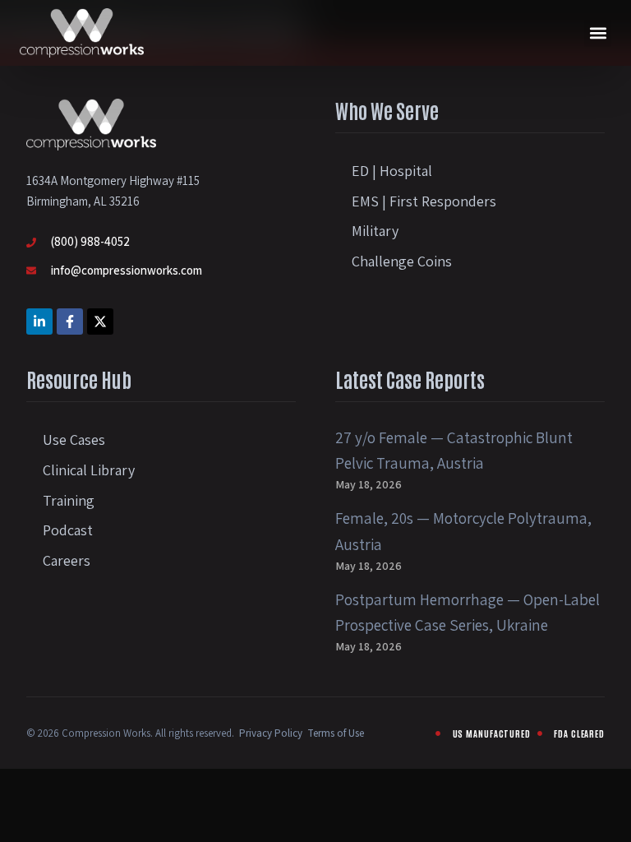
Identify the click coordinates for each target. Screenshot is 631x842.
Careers (66, 560)
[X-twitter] (100, 321)
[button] (597, 33)
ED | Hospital (392, 170)
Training (68, 500)
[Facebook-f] (70, 321)
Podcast (68, 529)
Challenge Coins (402, 261)
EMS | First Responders (424, 201)
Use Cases (74, 439)
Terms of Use (335, 733)
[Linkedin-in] (39, 321)
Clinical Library (89, 469)
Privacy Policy (270, 733)
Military (375, 230)
